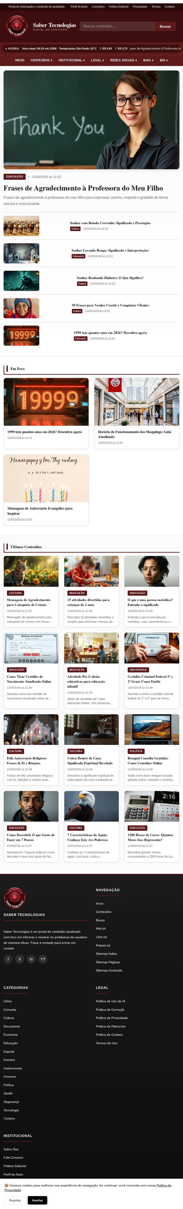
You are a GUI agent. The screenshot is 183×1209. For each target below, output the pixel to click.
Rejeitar (15, 1200)
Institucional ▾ (72, 60)
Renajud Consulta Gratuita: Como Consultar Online (148, 760)
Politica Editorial (15, 1166)
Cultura (75, 228)
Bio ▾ (164, 60)
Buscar (165, 26)
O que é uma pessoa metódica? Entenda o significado (150, 602)
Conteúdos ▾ (41, 60)
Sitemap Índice (106, 953)
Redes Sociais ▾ (123, 60)
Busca (100, 920)
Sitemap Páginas (108, 962)
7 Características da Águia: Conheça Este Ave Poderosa (87, 837)
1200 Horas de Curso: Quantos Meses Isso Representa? (150, 837)
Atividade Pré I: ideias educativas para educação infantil (86, 681)
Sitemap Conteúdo (109, 970)
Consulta (10, 1009)
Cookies (170, 6)
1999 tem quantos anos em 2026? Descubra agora (110, 332)
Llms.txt (101, 937)
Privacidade (140, 6)
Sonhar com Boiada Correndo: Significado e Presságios (110, 222)
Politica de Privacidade (112, 1018)
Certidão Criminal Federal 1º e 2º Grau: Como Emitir (150, 679)
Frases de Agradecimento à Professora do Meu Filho (83, 187)
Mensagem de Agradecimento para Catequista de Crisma (28, 602)
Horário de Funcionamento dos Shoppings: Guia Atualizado (134, 434)
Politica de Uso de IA (110, 1001)
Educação (14, 176)
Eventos (9, 1060)
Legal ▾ (97, 60)
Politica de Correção (110, 1009)
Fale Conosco (13, 1157)
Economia (11, 1034)
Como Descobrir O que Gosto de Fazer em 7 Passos (31, 837)
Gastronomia (13, 1068)
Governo (10, 1076)
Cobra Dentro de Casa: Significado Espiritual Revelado (90, 760)
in (31, 959)
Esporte (9, 1051)
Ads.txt (101, 928)
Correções (98, 6)
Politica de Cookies (109, 1034)
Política (136, 751)
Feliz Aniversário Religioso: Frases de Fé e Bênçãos (27, 760)
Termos (156, 6)
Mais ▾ (148, 60)
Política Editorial (119, 6)
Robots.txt (103, 945)
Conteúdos (103, 911)
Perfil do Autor (79, 6)
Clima (8, 1001)
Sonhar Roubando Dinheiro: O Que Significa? (110, 277)
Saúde (8, 1093)
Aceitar (37, 1200)
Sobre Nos (11, 1149)
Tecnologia (11, 1110)
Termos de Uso (106, 1043)
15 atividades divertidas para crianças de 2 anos (88, 602)
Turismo (9, 1118)
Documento (12, 1026)
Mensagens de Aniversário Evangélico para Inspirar (40, 511)
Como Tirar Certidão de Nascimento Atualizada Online (29, 679)
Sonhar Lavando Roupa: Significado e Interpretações (110, 250)
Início (19, 60)
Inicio (99, 903)
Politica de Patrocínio (111, 1026)
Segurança (138, 669)
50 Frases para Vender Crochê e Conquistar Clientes (110, 305)
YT (43, 959)
